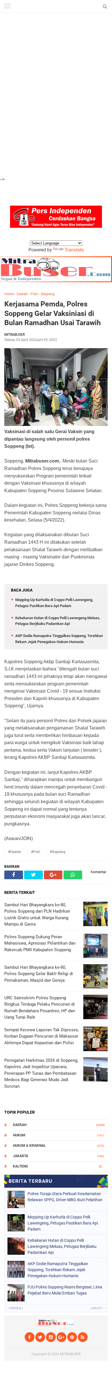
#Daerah (14, 852)
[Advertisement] (56, 32)
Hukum (19, 1135)
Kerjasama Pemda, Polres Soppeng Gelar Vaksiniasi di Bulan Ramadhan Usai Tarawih (52, 313)
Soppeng (48, 294)
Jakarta (20, 1156)
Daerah (22, 294)
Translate (74, 250)
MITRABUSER (70, 1354)
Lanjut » (97, 1308)
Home (9, 294)
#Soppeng (57, 852)
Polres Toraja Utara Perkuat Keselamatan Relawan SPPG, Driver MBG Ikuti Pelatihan (65, 1196)
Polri (34, 294)
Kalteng (20, 1166)
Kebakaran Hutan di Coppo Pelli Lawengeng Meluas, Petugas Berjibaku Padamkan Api (62, 1246)
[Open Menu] (7, 6)
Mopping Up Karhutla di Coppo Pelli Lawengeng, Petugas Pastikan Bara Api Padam (63, 1223)
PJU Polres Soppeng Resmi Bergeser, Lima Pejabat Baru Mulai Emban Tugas (65, 1290)
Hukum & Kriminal (29, 1146)
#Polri (35, 852)
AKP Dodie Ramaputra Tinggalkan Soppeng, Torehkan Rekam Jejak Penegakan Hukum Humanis (58, 1269)
